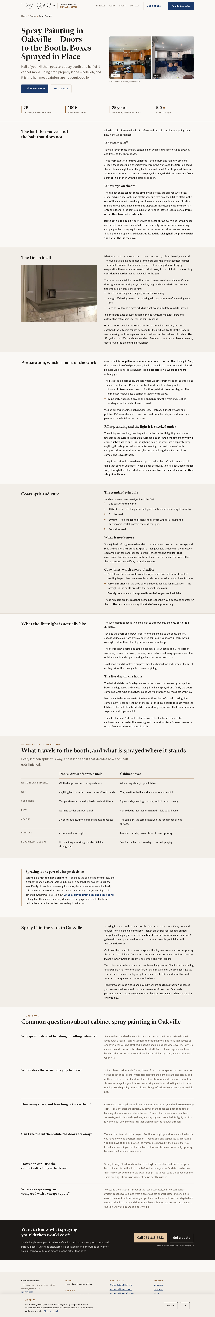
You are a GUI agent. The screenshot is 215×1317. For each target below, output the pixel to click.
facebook (158, 1289)
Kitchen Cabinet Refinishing (122, 1293)
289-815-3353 (182, 6)
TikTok (157, 1293)
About (122, 6)
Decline (170, 1305)
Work (112, 6)
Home (24, 16)
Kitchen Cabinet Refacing (121, 1285)
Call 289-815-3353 (35, 88)
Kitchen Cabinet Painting (121, 1289)
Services (100, 6)
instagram (158, 1285)
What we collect (51, 1311)
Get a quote (154, 6)
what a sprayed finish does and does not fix (89, 895)
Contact (134, 6)
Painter (33, 16)
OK (185, 1305)
